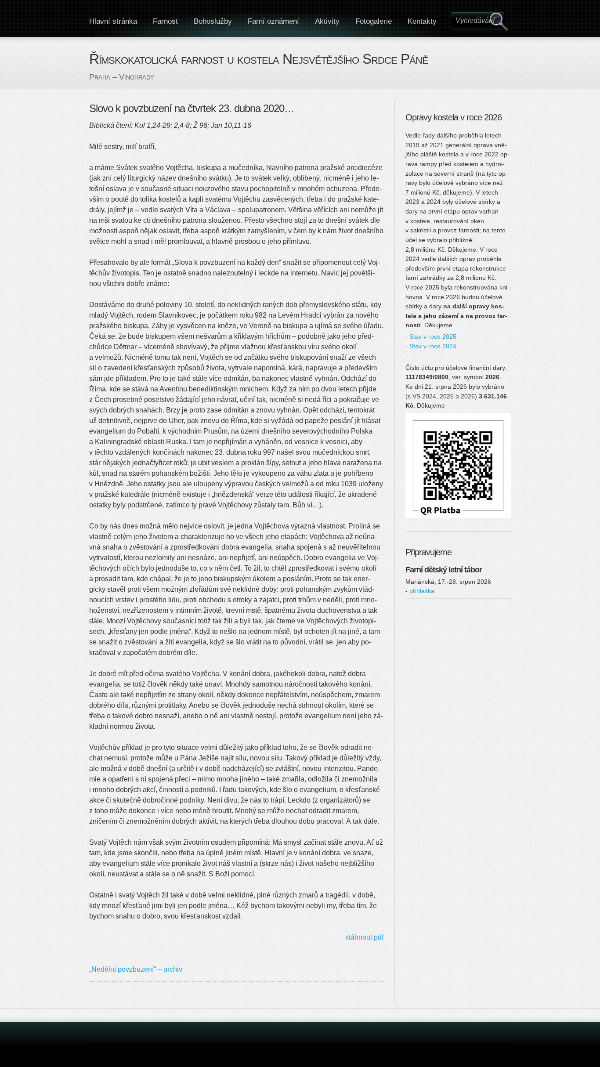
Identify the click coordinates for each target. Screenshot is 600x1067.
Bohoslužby (213, 21)
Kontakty (422, 21)
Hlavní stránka (113, 21)
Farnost (165, 21)
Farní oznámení (273, 21)
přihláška (421, 590)
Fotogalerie (373, 21)
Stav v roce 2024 (432, 346)
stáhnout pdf (364, 937)
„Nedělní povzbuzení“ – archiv (135, 969)
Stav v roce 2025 (432, 336)
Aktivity (327, 21)
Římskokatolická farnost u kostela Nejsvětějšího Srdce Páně (258, 59)
